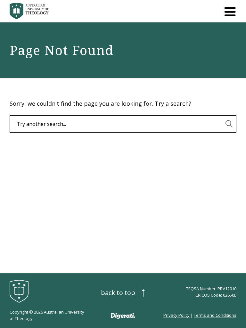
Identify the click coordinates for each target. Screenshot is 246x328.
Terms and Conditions (215, 315)
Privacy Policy (176, 315)
